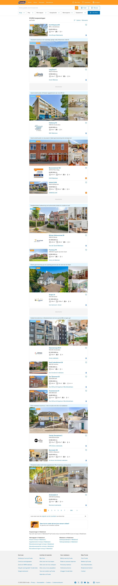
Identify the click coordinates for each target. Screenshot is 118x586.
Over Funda (84, 558)
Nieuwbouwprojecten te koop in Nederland (41, 546)
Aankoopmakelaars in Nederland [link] (68, 539)
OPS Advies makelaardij (55, 446)
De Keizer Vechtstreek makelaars (58, 460)
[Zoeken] (76, 8)
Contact (83, 571)
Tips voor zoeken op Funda (47, 571)
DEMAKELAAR (53, 193)
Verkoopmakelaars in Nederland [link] (68, 542)
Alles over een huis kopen (47, 561)
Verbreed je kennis (65, 568)
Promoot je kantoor (65, 565)
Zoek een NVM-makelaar (25, 565)
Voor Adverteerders (86, 565)
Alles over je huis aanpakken (48, 568)
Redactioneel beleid (86, 568)
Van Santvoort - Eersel (55, 305)
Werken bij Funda (86, 561)
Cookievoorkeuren (57, 582)
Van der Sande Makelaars (56, 245)
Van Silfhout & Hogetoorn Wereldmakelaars (61, 387)
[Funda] (22, 2)
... (67, 510)
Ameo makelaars (53, 358)
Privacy (33, 582)
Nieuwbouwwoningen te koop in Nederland (41, 544)
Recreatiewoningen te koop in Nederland (40, 548)
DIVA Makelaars (53, 178)
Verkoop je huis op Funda (25, 558)
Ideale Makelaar (53, 80)
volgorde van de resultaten (48, 516)
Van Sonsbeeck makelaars (56, 373)
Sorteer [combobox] (82, 20)
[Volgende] (77, 510)
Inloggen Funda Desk (66, 571)
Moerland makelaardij (55, 505)
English (98, 582)
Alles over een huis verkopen (48, 565)
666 (71, 510)
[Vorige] (40, 510)
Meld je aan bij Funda (66, 558)
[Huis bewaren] (86, 25)
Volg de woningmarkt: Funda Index (28, 568)
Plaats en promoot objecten (68, 561)
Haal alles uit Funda (45, 574)
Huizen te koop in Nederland (37, 539)
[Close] (85, 516)
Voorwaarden (40, 582)
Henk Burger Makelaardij (56, 35)
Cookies (48, 582)
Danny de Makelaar (54, 260)
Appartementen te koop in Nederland (39, 542)
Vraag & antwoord (23, 571)
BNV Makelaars (53, 133)
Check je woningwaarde (25, 561)
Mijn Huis (42, 558)
